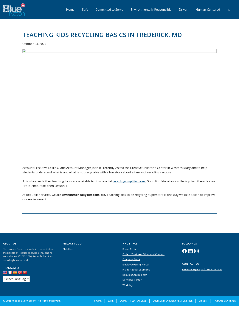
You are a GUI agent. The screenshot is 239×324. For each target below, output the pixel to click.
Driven (183, 9)
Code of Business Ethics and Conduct (143, 254)
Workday (127, 285)
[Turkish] (20, 273)
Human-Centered (208, 9)
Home (70, 9)
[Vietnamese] (24, 273)
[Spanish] (15, 273)
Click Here (68, 249)
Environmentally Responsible (151, 9)
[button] (228, 9)
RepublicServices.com (134, 274)
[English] (5, 273)
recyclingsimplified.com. (129, 181)
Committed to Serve (109, 9)
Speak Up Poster (132, 280)
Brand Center (130, 249)
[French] (10, 273)
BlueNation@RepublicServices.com (202, 269)
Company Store (131, 259)
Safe (85, 9)
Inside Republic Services (136, 269)
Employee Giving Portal (135, 264)
